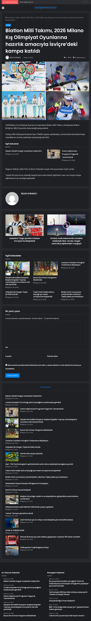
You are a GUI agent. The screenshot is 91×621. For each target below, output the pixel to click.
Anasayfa (10, 17)
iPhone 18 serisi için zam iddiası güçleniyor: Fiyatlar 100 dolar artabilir (50, 537)
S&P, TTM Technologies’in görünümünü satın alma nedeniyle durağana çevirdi (39, 464)
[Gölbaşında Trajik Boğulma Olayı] (11, 550)
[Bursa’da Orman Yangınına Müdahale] (45, 268)
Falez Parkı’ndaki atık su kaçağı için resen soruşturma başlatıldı (43, 294)
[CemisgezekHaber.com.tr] (45, 7)
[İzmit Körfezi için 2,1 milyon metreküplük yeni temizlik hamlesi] (11, 523)
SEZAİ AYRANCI (15, 57)
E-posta (9, 356)
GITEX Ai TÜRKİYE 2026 (14, 530)
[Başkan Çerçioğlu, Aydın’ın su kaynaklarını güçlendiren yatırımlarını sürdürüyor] (11, 499)
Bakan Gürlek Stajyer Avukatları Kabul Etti (24, 151)
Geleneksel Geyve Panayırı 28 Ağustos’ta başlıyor (26, 483)
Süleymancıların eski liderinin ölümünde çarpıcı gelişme (29, 507)
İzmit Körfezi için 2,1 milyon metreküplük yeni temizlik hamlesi (46, 520)
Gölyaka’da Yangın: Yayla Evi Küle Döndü (16, 293)
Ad (7, 347)
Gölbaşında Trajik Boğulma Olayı (34, 547)
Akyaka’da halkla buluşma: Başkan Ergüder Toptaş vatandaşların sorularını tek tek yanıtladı (17, 281)
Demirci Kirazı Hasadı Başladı (18, 490)
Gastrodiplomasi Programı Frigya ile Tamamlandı (36, 2)
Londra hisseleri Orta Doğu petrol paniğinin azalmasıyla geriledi (33, 402)
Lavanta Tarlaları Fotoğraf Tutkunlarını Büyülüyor (72, 263)
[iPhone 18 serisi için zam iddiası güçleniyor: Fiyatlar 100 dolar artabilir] (11, 540)
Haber (17, 17)
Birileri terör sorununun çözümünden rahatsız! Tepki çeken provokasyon (72, 294)
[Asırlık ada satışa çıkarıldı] (11, 456)
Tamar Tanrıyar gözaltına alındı (19, 513)
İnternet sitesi (52, 356)
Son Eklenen (45, 387)
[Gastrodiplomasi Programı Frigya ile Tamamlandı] (53, 153)
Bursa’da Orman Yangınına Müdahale (45, 278)
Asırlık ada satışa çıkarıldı (31, 453)
